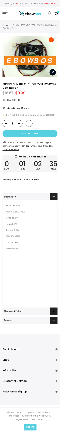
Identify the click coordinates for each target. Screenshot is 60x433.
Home (5, 25)
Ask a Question (32, 179)
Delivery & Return (11, 179)
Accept (30, 427)
